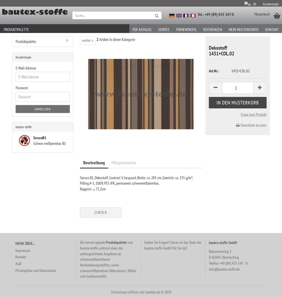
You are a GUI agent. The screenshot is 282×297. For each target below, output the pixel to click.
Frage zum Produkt (254, 114)
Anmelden (43, 109)
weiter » (87, 40)
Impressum (22, 250)
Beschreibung (94, 163)
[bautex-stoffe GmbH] (35, 15)
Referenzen (212, 29)
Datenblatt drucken (253, 125)
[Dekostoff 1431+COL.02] (141, 93)
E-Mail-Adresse (26, 68)
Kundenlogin (271, 4)
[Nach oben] (269, 290)
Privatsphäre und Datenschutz (35, 270)
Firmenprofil (186, 29)
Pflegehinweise (123, 163)
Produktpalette (16, 29)
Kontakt (272, 29)
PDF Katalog (142, 29)
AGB (18, 263)
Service (164, 29)
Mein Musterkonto (244, 29)
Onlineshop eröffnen (125, 292)
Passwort (22, 87)
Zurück (100, 212)
